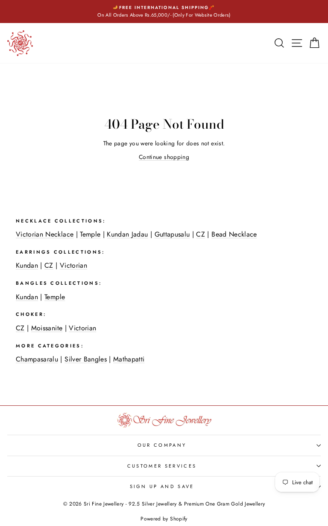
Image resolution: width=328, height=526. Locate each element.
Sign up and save (162, 486)
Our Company (162, 445)
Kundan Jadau (127, 234)
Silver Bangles (85, 359)
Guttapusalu (172, 234)
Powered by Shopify (164, 519)
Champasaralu (37, 359)
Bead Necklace (234, 234)
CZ (200, 234)
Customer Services (161, 465)
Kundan (27, 265)
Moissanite (46, 328)
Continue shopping (164, 157)
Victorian (73, 265)
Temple (90, 234)
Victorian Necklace (44, 234)
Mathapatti (128, 359)
